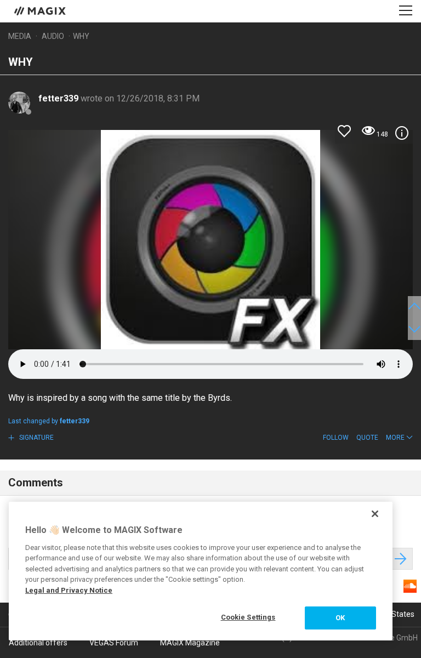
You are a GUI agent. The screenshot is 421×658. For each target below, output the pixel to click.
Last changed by (48, 421)
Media (19, 36)
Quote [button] (367, 437)
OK (340, 618)
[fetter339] (19, 103)
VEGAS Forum (113, 642)
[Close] (375, 514)
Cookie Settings (248, 617)
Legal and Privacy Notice (68, 590)
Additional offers (38, 642)
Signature (36, 437)
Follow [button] (336, 437)
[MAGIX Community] (40, 10)
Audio (53, 36)
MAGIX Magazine (190, 642)
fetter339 (59, 98)
